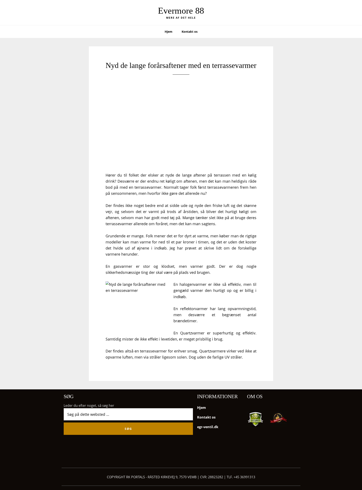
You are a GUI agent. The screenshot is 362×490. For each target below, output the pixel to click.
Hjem (201, 407)
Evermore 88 (181, 11)
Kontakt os (206, 417)
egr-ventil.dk (207, 427)
